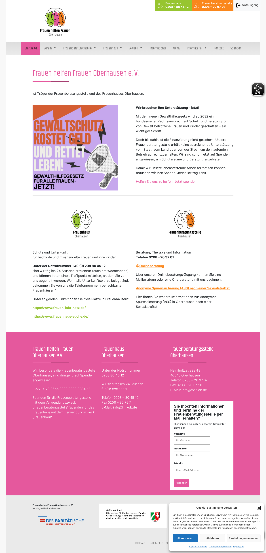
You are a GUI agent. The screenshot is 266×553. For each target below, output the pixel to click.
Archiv (176, 48)
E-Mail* (178, 463)
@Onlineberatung (150, 266)
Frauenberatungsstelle (77, 48)
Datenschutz (156, 543)
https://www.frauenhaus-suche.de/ (60, 316)
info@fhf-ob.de (125, 407)
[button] (259, 508)
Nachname (180, 448)
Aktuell (133, 48)
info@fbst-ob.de (194, 390)
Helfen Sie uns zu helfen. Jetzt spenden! (166, 181)
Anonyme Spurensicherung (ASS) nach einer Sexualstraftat (183, 288)
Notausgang (250, 5)
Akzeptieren (185, 538)
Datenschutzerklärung (220, 546)
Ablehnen (212, 538)
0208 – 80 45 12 (126, 397)
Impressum (238, 546)
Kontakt (219, 48)
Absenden (181, 482)
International (158, 48)
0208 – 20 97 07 (195, 380)
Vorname (179, 433)
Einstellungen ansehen (244, 538)
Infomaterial (194, 48)
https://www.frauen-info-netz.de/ (59, 308)
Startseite (31, 48)
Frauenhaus (110, 48)
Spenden (236, 48)
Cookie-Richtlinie (198, 546)
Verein (48, 48)
